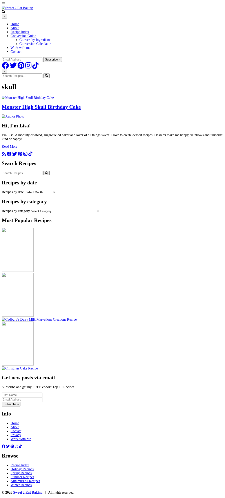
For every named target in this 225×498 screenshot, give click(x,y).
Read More (9, 146)
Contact (16, 51)
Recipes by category (16, 211)
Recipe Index (20, 32)
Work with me (20, 48)
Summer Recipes (22, 477)
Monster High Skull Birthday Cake (41, 107)
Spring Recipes (21, 473)
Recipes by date (13, 192)
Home (15, 24)
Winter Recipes (21, 485)
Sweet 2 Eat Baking (27, 492)
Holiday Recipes (22, 469)
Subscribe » (11, 404)
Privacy (16, 435)
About (15, 28)
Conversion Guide (23, 36)
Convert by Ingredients (35, 40)
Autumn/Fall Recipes (25, 481)
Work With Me (21, 439)
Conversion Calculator (35, 44)
